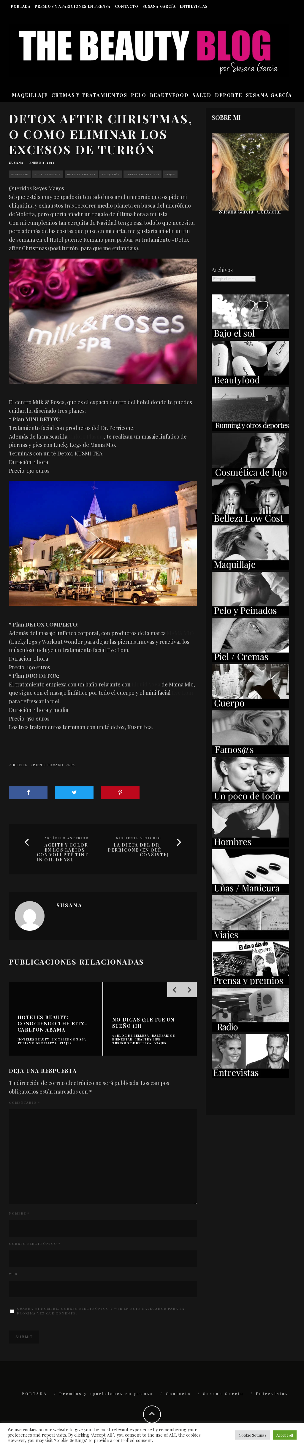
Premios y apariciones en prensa (72, 6)
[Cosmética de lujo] (250, 475)
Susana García (159, 6)
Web (13, 1274)
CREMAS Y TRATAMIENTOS (89, 95)
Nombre (19, 1213)
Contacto (127, 6)
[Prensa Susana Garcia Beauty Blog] (250, 983)
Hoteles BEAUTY (47, 174)
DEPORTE (228, 95)
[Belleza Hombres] (250, 844)
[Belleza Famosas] (250, 752)
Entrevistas (194, 6)
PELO (138, 95)
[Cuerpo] (250, 706)
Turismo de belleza (142, 174)
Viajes (170, 174)
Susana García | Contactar (250, 211)
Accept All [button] (284, 1435)
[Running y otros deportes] (250, 428)
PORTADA (21, 6)
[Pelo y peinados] (250, 613)
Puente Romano (48, 764)
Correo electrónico (35, 1244)
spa (71, 764)
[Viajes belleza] (250, 937)
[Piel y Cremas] (250, 659)
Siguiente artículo (138, 838)
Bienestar (19, 174)
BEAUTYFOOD (169, 95)
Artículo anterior (66, 838)
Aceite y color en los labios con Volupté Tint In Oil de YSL (62, 853)
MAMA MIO (180, 633)
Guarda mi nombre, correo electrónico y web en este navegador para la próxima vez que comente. (101, 1310)
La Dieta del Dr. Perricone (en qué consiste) (138, 850)
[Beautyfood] (250, 382)
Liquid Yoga (146, 684)
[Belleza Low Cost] (250, 521)
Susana (16, 162)
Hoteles (19, 764)
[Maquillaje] (250, 567)
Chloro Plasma (86, 436)
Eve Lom (182, 692)
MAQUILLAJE (30, 95)
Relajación (111, 174)
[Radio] (250, 1029)
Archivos (222, 269)
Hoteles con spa (81, 174)
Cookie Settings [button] (252, 1435)
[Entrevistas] (250, 1075)
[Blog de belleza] (250, 798)
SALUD (201, 95)
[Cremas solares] (250, 336)
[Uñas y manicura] (250, 891)
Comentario (24, 1102)
